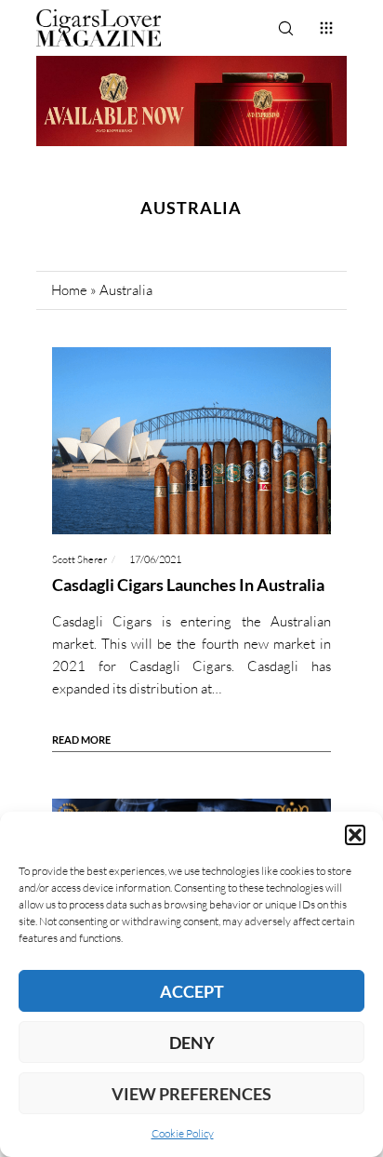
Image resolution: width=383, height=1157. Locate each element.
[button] (355, 835)
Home (69, 290)
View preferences (191, 1093)
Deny (192, 1042)
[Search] (285, 28)
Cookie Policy (183, 1133)
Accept (192, 991)
